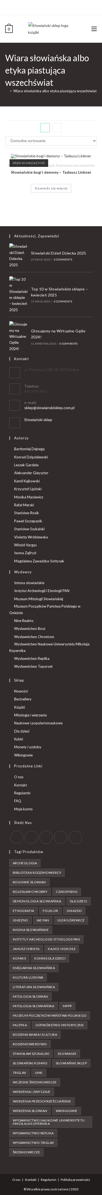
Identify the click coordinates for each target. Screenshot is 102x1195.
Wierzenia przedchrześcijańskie (42, 1101)
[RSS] (75, 837)
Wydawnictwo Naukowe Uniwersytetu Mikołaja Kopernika (49, 647)
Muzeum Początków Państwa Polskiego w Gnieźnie (45, 609)
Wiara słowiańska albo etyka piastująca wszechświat (55, 91)
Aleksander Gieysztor (31, 473)
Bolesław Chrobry (30, 892)
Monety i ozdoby (27, 747)
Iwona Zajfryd (25, 553)
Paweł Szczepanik (28, 521)
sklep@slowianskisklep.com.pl (49, 407)
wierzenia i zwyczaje (32, 1092)
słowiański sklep (71, 1063)
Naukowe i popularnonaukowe (38, 723)
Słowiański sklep (38, 419)
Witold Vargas (25, 545)
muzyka (20, 1025)
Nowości (21, 691)
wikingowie (67, 1111)
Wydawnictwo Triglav (33, 1143)
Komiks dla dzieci (50, 958)
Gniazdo (74, 911)
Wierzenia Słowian (30, 1111)
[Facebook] (47, 6)
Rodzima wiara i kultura (35, 1034)
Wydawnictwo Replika (32, 658)
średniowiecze (26, 1152)
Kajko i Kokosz (61, 949)
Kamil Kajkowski (27, 481)
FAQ (17, 801)
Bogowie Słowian (29, 882)
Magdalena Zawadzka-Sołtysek (39, 561)
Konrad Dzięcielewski (31, 457)
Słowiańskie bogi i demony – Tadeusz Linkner (51, 172)
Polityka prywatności (75, 1180)
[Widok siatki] (45, 127)
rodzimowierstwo (30, 1044)
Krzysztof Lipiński (28, 489)
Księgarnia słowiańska (34, 968)
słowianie (67, 1054)
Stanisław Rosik (26, 513)
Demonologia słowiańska (37, 901)
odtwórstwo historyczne (59, 1025)
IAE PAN (43, 920)
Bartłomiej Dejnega (29, 449)
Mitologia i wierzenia (30, 715)
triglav (19, 1073)
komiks (19, 958)
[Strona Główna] (6, 91)
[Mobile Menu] (94, 28)
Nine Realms (23, 620)
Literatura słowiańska (34, 987)
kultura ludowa (28, 977)
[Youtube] (60, 6)
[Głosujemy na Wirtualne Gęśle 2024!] (18, 336)
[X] (41, 6)
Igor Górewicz (70, 920)
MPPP (67, 1006)
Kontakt (20, 785)
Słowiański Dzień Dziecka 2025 (58, 253)
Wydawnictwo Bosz (29, 628)
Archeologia (25, 863)
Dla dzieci (21, 731)
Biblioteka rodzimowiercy (37, 873)
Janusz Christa (26, 949)
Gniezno (20, 920)
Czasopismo (67, 892)
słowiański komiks (30, 1063)
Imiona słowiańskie (29, 583)
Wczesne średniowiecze (35, 1082)
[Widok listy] (57, 127)
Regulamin (22, 793)
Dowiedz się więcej (51, 188)
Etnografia (23, 911)
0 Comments (63, 259)
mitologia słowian (30, 996)
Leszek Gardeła (26, 465)
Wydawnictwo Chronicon (34, 637)
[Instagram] (53, 6)
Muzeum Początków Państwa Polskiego (50, 1015)
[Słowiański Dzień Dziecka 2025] (18, 255)
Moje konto (23, 809)
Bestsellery (23, 699)
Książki (19, 707)
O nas (18, 777)
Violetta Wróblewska (31, 537)
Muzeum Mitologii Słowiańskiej (38, 599)
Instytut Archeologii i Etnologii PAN (41, 591)
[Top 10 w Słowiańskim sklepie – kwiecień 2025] (18, 294)
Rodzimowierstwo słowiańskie (75, 165)
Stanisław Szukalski (29, 529)
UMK (39, 1073)
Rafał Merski (24, 505)
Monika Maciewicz (28, 497)
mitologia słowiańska (33, 1006)
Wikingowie (23, 755)
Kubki (18, 739)
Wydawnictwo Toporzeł (33, 666)
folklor (50, 911)
